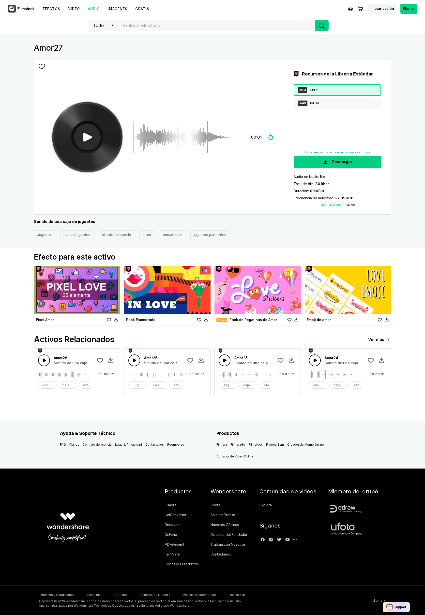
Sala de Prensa (223, 515)
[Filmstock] (21, 9)
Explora (265, 505)
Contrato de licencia (97, 444)
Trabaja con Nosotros (228, 544)
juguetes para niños (210, 234)
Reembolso (175, 444)
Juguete (44, 234)
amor (147, 234)
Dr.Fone (171, 534)
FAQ (63, 444)
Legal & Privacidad (128, 444)
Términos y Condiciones (57, 595)
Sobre (216, 505)
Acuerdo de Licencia (155, 595)
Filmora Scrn (275, 444)
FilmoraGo (237, 444)
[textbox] (216, 25)
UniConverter (175, 515)
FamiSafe (172, 554)
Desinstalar (237, 595)
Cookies (121, 595)
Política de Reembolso (199, 595)
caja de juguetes (76, 234)
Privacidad (95, 595)
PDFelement (174, 544)
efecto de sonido (116, 234)
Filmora (221, 444)
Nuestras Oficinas (225, 525)
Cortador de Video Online (234, 456)
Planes (409, 8)
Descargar (341, 161)
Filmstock (256, 444)
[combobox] (216, 25)
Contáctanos (154, 444)
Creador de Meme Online (305, 444)
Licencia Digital (331, 204)
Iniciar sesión (382, 8)
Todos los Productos (182, 564)
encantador (172, 234)
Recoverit (173, 525)
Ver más (376, 339)
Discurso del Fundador (229, 534)
